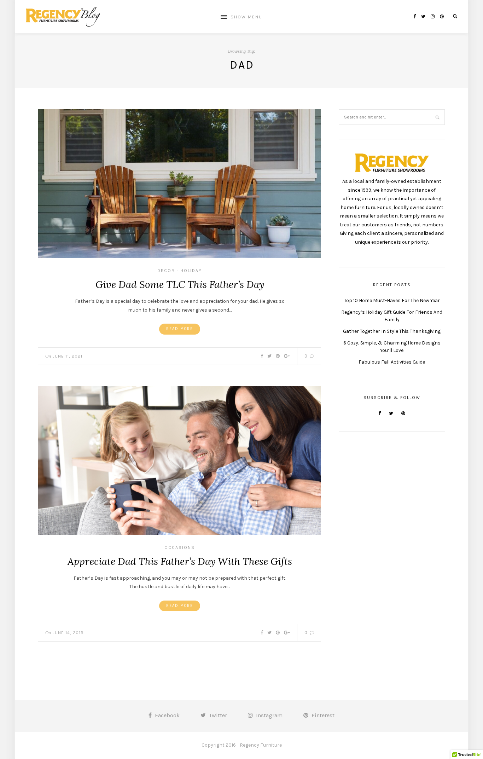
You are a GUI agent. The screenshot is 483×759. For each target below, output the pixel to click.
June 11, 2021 (67, 356)
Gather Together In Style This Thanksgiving (392, 331)
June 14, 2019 (68, 632)
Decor (166, 270)
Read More (179, 328)
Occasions (179, 547)
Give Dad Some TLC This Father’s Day (179, 284)
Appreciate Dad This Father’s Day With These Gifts (180, 561)
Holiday (191, 270)
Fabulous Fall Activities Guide (392, 362)
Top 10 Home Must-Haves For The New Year (392, 300)
